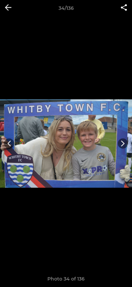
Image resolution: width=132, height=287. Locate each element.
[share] (124, 8)
